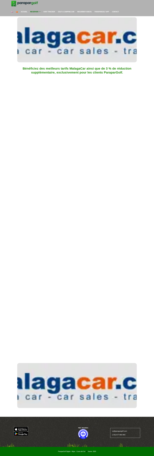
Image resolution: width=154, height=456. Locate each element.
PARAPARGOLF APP (102, 12)
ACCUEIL (24, 12)
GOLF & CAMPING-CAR (66, 12)
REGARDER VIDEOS (84, 12)
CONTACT (115, 12)
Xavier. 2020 (92, 451)
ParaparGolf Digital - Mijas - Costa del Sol (71, 451)
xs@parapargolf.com (119, 431)
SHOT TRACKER (49, 12)
